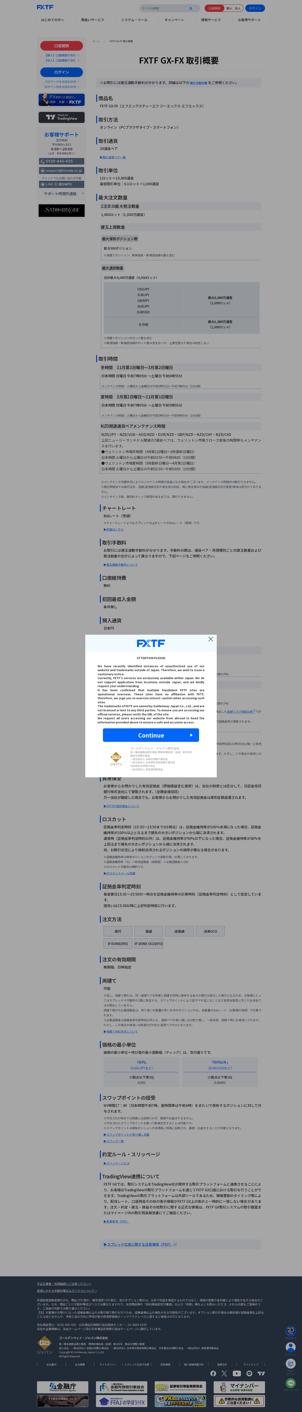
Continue (151, 735)
